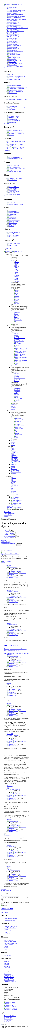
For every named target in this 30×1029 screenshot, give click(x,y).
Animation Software (9, 920)
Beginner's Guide (16, 85)
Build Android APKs (18, 88)
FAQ (12, 135)
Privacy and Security (18, 133)
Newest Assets (17, 232)
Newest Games (15, 167)
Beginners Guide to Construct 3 (20, 349)
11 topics (13, 596)
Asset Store (10, 446)
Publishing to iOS (17, 90)
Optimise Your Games (20, 360)
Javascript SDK (15, 120)
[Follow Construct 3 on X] (11, 190)
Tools (12, 226)
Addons (14, 211)
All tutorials (14, 93)
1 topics (13, 794)
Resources (6, 68)
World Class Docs (17, 144)
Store (5, 195)
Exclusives (14, 236)
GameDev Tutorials (9, 977)
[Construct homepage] (14, 4)
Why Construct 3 (8, 940)
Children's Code (8, 1019)
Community (7, 150)
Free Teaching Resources (10, 943)
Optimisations (19, 91)
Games (14, 217)
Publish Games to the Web (20, 352)
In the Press (7, 966)
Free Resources (18, 132)
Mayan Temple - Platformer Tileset (10, 554)
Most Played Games (19, 168)
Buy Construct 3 (15, 202)
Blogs (9, 496)
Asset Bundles (16, 243)
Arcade (9, 476)
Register (6, 248)
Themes (14, 223)
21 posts (18, 794)
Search (6, 516)
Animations (16, 212)
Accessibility (7, 1020)
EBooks (14, 214)
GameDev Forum (8, 975)
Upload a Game (17, 171)
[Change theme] (15, 509)
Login (10, 248)
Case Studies (7, 933)
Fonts (12, 215)
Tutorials (13, 109)
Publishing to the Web (21, 87)
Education (6, 123)
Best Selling (15, 233)
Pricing (6, 929)
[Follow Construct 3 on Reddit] (13, 187)
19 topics (13, 571)
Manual (15, 75)
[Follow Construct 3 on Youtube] (13, 188)
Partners (6, 946)
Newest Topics (18, 158)
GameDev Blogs (8, 978)
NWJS (16, 117)
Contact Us (10, 506)
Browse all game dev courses (18, 99)
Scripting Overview (18, 77)
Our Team (6, 963)
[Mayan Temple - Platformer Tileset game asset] (1, 552)
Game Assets (7, 974)
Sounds (17, 220)
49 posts (19, 571)
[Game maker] (14, 251)
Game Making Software (10, 918)
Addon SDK (16, 79)
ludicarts (3, 562)
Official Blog (18, 178)
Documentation (8, 931)
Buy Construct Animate (17, 204)
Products (6, 5)
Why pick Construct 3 (18, 130)
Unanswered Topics (9, 513)
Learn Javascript (8, 944)
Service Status (7, 1022)
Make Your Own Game (10, 928)
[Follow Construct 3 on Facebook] (13, 193)
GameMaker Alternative (10, 926)
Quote (16, 577)
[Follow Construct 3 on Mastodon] (13, 194)
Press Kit (6, 964)
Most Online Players (17, 170)
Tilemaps (13, 224)
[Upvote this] (12, 573)
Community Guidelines (10, 981)
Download (17, 116)
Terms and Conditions (10, 1016)
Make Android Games (19, 354)
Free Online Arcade (9, 980)
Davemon (8, 835)
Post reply (3, 540)
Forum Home (16, 157)
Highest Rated (16, 235)
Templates (15, 221)
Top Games (15, 165)
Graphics (14, 218)
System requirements (19, 76)
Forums (9, 463)
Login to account (16, 507)
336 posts (19, 596)
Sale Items (14, 245)
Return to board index (13, 896)
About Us (6, 961)
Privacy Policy (8, 1017)
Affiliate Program (8, 955)
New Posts (14, 180)
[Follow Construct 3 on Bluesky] (13, 191)
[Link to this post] (11, 576)
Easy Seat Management (10, 941)
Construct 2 (18, 384)
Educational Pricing (16, 145)
